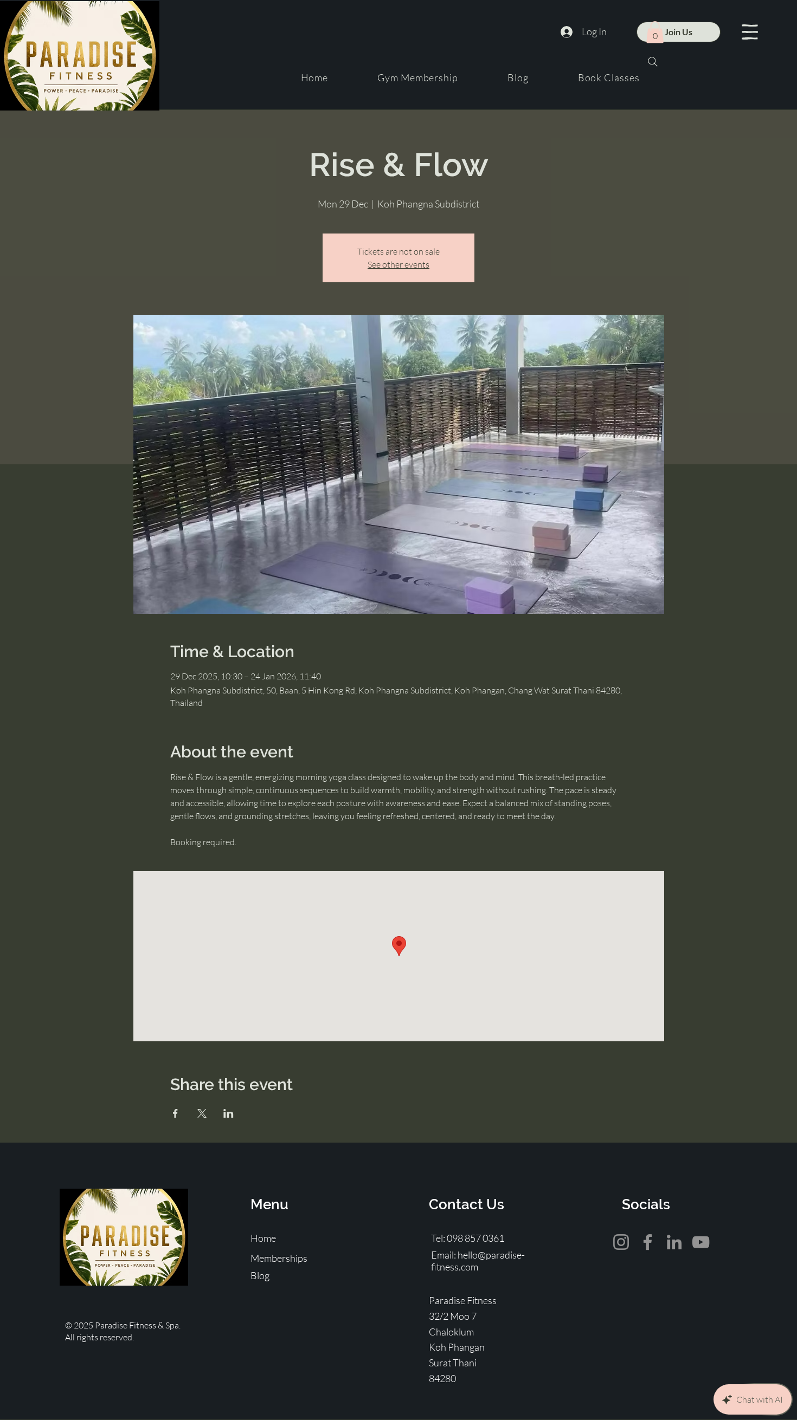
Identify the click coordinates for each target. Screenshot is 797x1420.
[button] (750, 32)
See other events (398, 264)
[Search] (652, 61)
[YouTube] (700, 1242)
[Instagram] (621, 1242)
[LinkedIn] (674, 1242)
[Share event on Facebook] (175, 1113)
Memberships (278, 1258)
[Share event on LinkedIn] (228, 1113)
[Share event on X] (202, 1113)
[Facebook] (647, 1242)
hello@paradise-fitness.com (478, 1261)
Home (263, 1238)
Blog (259, 1275)
